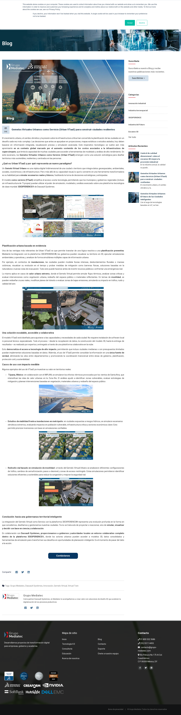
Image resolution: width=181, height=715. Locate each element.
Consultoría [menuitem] (67, 649)
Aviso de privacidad (115, 709)
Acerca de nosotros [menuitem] (70, 658)
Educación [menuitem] (66, 653)
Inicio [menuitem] (64, 639)
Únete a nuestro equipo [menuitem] (108, 653)
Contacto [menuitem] (102, 644)
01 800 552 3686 (147, 639)
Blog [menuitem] (100, 639)
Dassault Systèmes (34, 586)
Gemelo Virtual (60, 586)
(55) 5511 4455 (147, 643)
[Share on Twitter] (22, 572)
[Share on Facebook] (16, 572)
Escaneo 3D (133, 132)
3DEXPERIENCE (134, 117)
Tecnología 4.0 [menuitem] (68, 644)
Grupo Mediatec (17, 586)
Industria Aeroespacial (138, 110)
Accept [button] (129, 23)
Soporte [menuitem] (101, 649)
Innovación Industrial (137, 103)
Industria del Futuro (136, 125)
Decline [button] (142, 23)
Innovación (48, 586)
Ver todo (132, 137)
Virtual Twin (73, 586)
